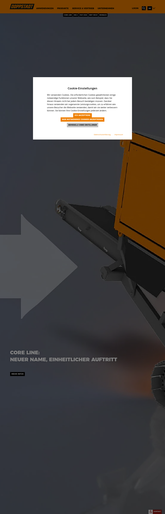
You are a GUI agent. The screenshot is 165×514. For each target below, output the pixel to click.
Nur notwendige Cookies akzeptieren (82, 119)
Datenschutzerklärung (102, 134)
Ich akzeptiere (82, 115)
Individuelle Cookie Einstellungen (82, 125)
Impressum (118, 134)
